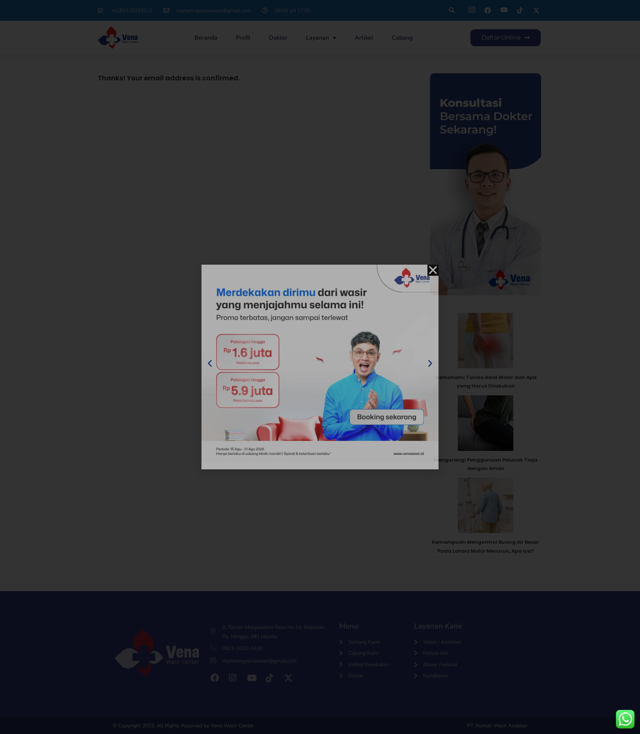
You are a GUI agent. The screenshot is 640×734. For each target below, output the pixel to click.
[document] (320, 367)
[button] (433, 270)
